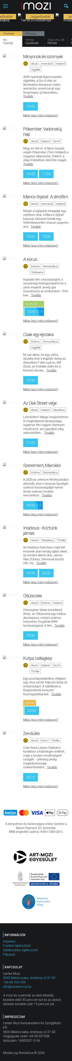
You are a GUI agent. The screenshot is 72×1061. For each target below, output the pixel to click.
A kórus (30, 259)
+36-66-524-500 (14, 982)
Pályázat (9, 954)
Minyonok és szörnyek (43, 56)
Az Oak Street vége (40, 403)
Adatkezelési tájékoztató (20, 950)
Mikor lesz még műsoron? (40, 115)
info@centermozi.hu (17, 987)
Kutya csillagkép (37, 658)
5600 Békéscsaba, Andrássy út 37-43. (29, 978)
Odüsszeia (32, 595)
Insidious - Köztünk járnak (40, 530)
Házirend (9, 941)
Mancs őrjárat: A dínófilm (45, 196)
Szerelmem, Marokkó (42, 465)
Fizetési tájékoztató (17, 946)
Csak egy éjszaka (38, 334)
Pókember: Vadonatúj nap (42, 131)
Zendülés (31, 733)
